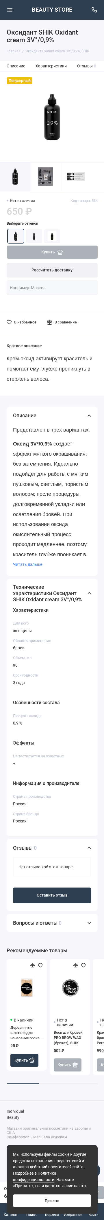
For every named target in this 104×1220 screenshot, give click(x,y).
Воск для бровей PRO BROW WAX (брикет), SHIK (68, 1037)
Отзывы (86, 66)
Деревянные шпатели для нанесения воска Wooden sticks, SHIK (25, 1033)
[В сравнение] (32, 965)
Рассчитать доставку (52, 270)
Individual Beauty (15, 1114)
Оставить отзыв (52, 895)
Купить (21, 1060)
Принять (52, 1200)
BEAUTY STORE (52, 9)
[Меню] (10, 10)
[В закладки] (40, 965)
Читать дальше (27, 564)
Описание (16, 66)
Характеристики (51, 66)
